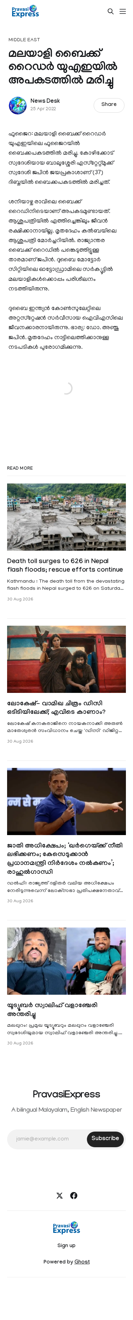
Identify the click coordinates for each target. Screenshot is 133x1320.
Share (109, 105)
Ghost (82, 1263)
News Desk (45, 101)
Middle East (24, 40)
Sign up (66, 1246)
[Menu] (122, 11)
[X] (59, 1195)
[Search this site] (110, 11)
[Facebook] (73, 1195)
